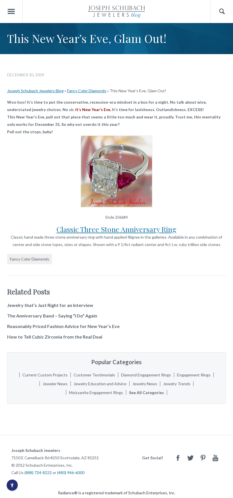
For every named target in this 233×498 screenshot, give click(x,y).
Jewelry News (144, 383)
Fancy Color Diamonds (86, 90)
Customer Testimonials (94, 374)
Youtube (215, 457)
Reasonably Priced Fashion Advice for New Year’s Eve (63, 326)
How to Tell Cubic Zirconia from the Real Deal (54, 336)
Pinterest (203, 457)
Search (222, 11)
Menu (11, 11)
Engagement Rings (194, 374)
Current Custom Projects (45, 374)
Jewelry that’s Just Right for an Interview (50, 305)
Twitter (190, 457)
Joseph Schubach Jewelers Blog (35, 90)
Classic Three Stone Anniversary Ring (116, 229)
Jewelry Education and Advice (100, 383)
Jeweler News (55, 383)
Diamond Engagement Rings (146, 374)
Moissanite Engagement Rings (96, 392)
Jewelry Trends (176, 383)
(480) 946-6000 (70, 472)
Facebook (178, 457)
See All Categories (146, 392)
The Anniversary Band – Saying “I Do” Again (52, 315)
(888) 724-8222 (38, 472)
